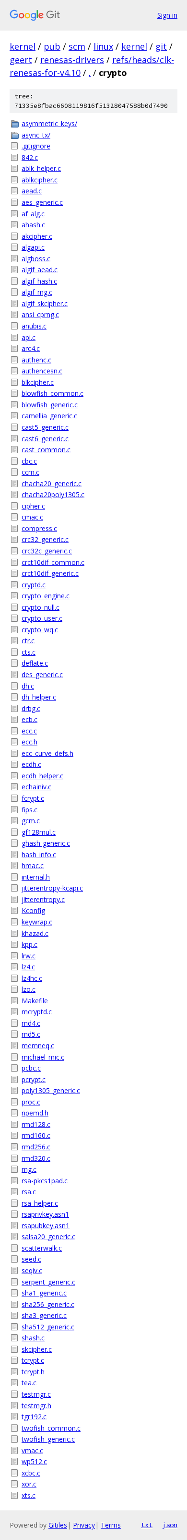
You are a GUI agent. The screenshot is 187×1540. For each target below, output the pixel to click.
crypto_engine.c (46, 595)
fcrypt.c (33, 798)
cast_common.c (46, 449)
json (169, 1524)
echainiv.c (36, 786)
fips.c (29, 809)
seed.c (31, 1259)
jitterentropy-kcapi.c (52, 887)
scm (77, 46)
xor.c (29, 1483)
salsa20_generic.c (48, 1236)
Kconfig (33, 910)
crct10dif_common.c (53, 562)
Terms (111, 1524)
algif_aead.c (40, 269)
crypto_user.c (42, 618)
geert (21, 59)
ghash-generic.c (46, 843)
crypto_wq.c (40, 629)
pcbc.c (31, 1068)
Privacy (84, 1524)
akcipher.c (37, 236)
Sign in (167, 15)
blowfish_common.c (52, 393)
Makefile (35, 1000)
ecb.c (29, 719)
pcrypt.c (34, 1079)
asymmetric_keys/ (49, 123)
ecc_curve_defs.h (47, 753)
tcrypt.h (33, 1371)
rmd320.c (36, 1158)
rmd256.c (36, 1146)
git (161, 46)
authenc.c (36, 359)
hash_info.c (39, 854)
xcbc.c (31, 1472)
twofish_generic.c (48, 1439)
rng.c (29, 1169)
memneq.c (38, 1045)
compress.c (39, 528)
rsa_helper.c (40, 1203)
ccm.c (30, 472)
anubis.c (34, 325)
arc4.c (31, 348)
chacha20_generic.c (52, 483)
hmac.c (33, 865)
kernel (22, 46)
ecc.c (29, 730)
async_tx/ (36, 134)
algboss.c (36, 258)
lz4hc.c (32, 978)
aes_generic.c (42, 202)
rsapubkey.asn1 (46, 1225)
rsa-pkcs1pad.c (45, 1180)
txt (146, 1524)
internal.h (36, 877)
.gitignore (36, 145)
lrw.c (28, 955)
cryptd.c (34, 584)
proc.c (31, 1101)
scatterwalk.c (42, 1248)
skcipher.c (37, 1349)
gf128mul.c (39, 832)
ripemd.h (35, 1112)
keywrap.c (37, 921)
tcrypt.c (33, 1360)
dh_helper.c (39, 696)
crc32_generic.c (45, 539)
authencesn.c (42, 370)
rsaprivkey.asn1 (45, 1214)
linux (103, 46)
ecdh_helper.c (42, 775)
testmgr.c (36, 1394)
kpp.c (29, 944)
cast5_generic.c (45, 427)
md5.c (31, 1034)
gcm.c (31, 820)
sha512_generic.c (48, 1326)
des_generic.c (42, 674)
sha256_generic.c (48, 1304)
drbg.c (31, 708)
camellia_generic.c (49, 415)
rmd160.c (36, 1135)
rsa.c (29, 1191)
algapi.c (33, 247)
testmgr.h (36, 1405)
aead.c (32, 190)
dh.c (28, 685)
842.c (30, 157)
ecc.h (29, 741)
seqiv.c (32, 1270)
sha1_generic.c (44, 1292)
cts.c (28, 652)
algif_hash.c (39, 281)
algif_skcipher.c (45, 303)
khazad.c (35, 933)
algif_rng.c (37, 292)
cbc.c (29, 461)
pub (52, 46)
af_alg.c (33, 213)
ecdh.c (31, 764)
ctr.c (28, 640)
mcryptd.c (37, 1011)
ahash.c (33, 224)
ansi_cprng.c (40, 314)
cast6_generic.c (45, 438)
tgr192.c (34, 1416)
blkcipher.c (38, 382)
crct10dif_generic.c (50, 573)
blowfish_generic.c (50, 404)
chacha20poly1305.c (53, 494)
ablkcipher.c (40, 179)
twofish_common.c (51, 1428)
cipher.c (33, 505)
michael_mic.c (43, 1057)
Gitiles (57, 1524)
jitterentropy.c (43, 899)
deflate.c (35, 663)
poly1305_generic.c (51, 1090)
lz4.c (28, 966)
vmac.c (32, 1450)
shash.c (33, 1337)
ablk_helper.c (41, 168)
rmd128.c (36, 1124)
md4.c (31, 1023)
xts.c (28, 1495)
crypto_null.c (40, 607)
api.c (28, 337)
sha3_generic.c (44, 1315)
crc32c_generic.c (47, 550)
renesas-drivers (72, 59)
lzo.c (28, 989)
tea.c (29, 1382)
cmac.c (32, 516)
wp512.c (34, 1461)
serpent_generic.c (48, 1281)
